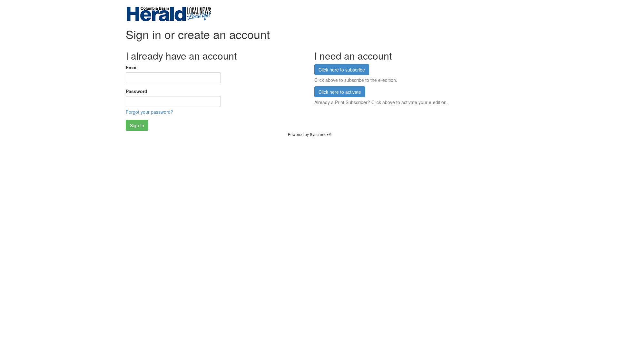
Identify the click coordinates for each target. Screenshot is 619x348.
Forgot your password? (149, 112)
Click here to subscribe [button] (342, 69)
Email (132, 67)
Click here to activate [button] (340, 92)
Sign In (137, 125)
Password (136, 91)
